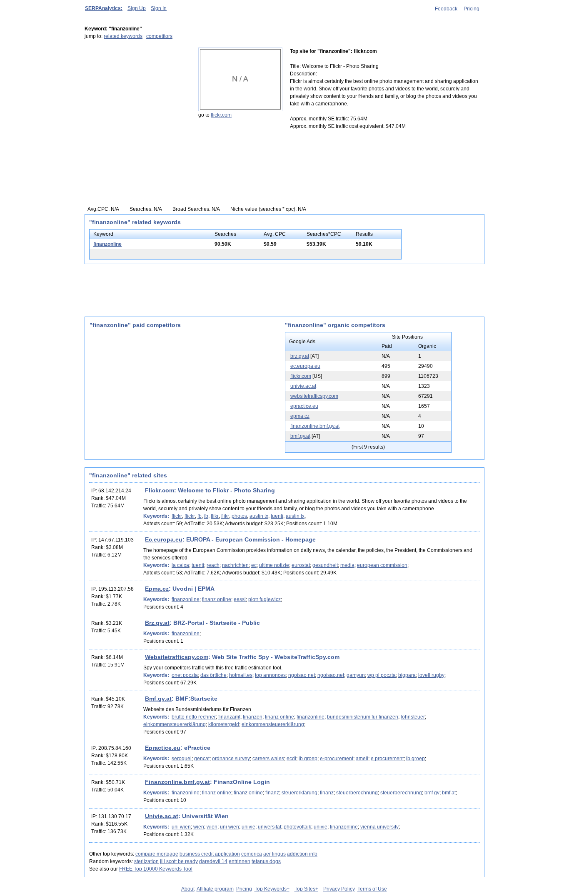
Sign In (159, 8)
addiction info (302, 854)
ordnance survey (231, 758)
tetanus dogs (266, 861)
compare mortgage (156, 854)
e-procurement (336, 758)
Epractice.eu (162, 747)
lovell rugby (431, 675)
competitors (159, 36)
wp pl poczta (381, 675)
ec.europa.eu (305, 366)
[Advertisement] (137, 99)
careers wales (268, 758)
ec (254, 565)
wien (198, 827)
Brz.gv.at (157, 622)
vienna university (379, 827)
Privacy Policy (339, 889)
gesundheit (325, 565)
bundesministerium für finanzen (362, 717)
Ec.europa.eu (163, 539)
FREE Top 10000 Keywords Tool (155, 869)
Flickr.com (159, 490)
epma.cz (299, 416)
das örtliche (213, 675)
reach (213, 565)
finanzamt (229, 717)
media (347, 565)
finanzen (252, 717)
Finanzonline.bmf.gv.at (177, 782)
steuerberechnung (357, 793)
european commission (382, 565)
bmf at (449, 793)
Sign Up (136, 8)
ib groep (308, 758)
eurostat (301, 565)
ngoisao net (301, 675)
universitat (269, 827)
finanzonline (107, 244)
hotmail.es (240, 675)
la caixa (180, 565)
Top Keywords (271, 889)
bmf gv (431, 793)
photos (239, 516)
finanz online (216, 599)
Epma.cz (157, 588)
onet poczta (185, 675)
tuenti (277, 516)
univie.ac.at (303, 386)
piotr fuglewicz (264, 599)
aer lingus (274, 854)
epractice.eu (304, 406)
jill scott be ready (179, 861)
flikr (215, 516)
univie (248, 827)
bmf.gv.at (300, 436)
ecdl (291, 758)
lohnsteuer (413, 717)
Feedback (446, 9)
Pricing (471, 9)
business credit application (210, 854)
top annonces (270, 675)
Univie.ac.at (161, 816)
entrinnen (239, 861)
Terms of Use (372, 889)
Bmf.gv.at (158, 698)
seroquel (182, 758)
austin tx (259, 516)
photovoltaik (297, 827)
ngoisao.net (330, 675)
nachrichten (235, 565)
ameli (362, 758)
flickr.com (221, 115)
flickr (177, 516)
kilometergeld (223, 724)
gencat (202, 758)
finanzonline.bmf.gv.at (314, 426)
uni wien (181, 827)
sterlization (146, 861)
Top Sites (304, 889)
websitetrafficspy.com (314, 396)
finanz (272, 793)
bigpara (407, 675)
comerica (251, 854)
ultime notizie (274, 565)
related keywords (123, 36)
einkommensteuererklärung (174, 724)
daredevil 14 (213, 861)
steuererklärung (299, 793)
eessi (240, 599)
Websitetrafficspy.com (176, 657)
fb (199, 516)
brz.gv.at (299, 356)
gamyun (356, 675)
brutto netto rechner (194, 717)
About (188, 889)
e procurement (387, 758)
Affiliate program (215, 889)
